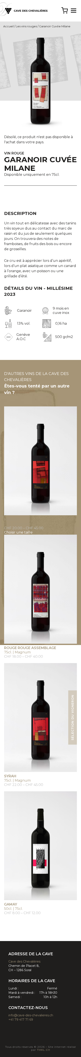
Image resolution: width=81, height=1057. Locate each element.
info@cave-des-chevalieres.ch (30, 1015)
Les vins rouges (26, 26)
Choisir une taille (18, 532)
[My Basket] (64, 10)
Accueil (8, 26)
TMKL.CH (43, 1049)
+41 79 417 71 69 (20, 1020)
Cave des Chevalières (24, 961)
